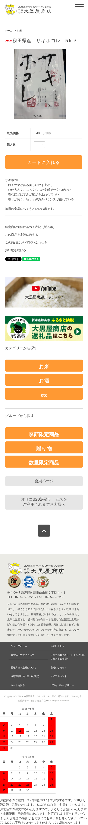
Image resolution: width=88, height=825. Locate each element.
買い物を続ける (15, 250)
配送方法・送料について (24, 667)
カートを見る (18, 685)
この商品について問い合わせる (26, 242)
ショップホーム (19, 646)
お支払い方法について (22, 655)
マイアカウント (58, 676)
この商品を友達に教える (21, 234)
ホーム (8, 30)
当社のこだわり (58, 667)
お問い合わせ (57, 646)
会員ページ (44, 481)
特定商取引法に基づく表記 (25, 676)
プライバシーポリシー (62, 685)
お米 (19, 30)
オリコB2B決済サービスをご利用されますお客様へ (44, 502)
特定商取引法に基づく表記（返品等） (30, 227)
